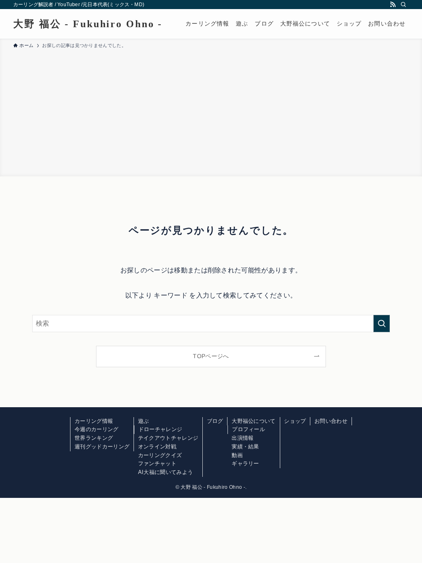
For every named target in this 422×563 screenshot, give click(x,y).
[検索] (403, 4)
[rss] (392, 4)
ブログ (215, 421)
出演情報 (242, 438)
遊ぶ (143, 421)
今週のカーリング (97, 429)
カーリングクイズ (160, 455)
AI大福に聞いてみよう (165, 472)
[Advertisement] (211, 111)
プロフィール (248, 429)
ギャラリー (245, 463)
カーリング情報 (94, 421)
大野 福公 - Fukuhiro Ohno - (87, 24)
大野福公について (254, 421)
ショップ (295, 421)
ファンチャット (157, 463)
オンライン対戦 (157, 446)
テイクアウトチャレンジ (168, 438)
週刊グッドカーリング (102, 446)
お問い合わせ (330, 421)
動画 (237, 455)
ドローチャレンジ (160, 429)
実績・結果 (245, 446)
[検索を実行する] (381, 323)
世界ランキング (94, 438)
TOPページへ (211, 356)
